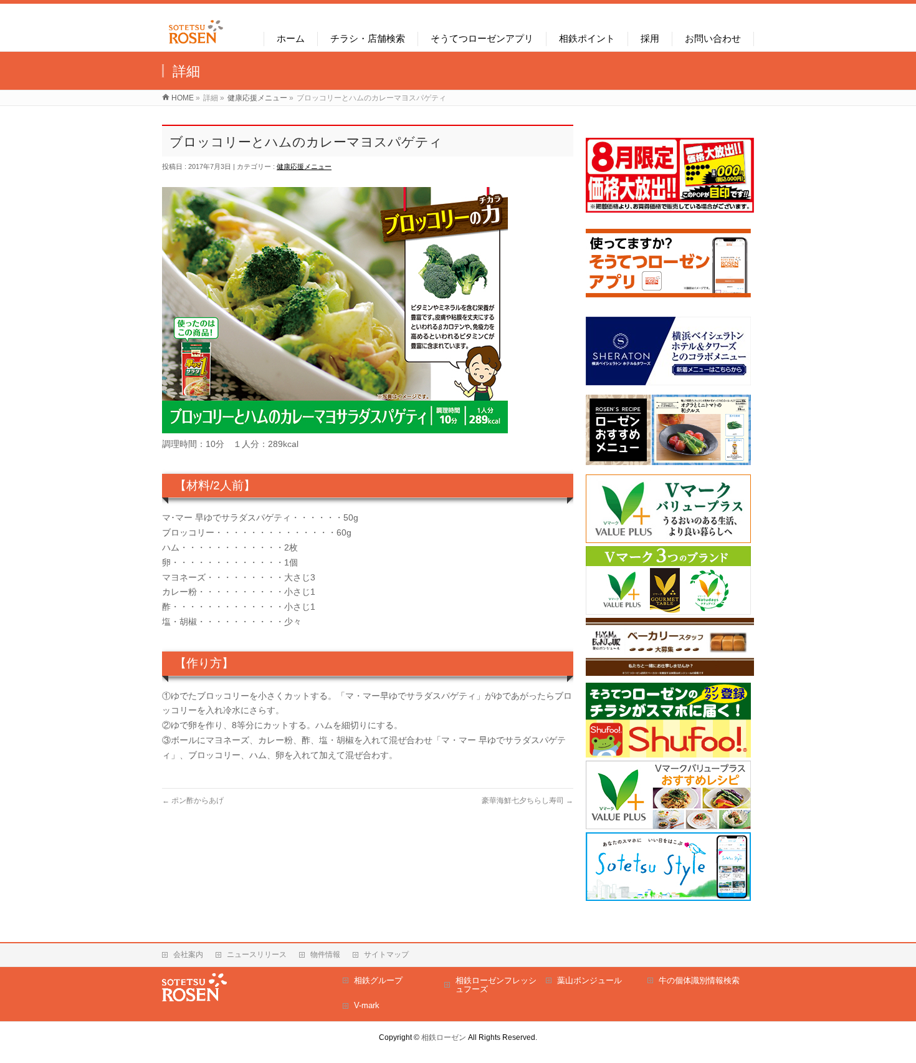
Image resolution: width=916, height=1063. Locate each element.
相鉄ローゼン (443, 1037)
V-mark (366, 1005)
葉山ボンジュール (589, 980)
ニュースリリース (257, 954)
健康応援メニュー (304, 166)
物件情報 (325, 954)
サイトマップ (386, 954)
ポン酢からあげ (193, 800)
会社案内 (188, 954)
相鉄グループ (378, 980)
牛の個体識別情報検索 (699, 980)
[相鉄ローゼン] (196, 44)
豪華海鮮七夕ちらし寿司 (527, 800)
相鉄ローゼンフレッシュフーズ (496, 985)
